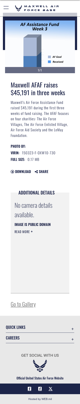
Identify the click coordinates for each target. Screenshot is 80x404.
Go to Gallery (23, 304)
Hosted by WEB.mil (40, 399)
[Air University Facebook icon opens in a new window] (40, 389)
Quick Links (15, 327)
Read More (23, 231)
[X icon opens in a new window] (50, 389)
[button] (6, 8)
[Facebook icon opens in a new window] (29, 389)
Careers (13, 338)
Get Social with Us (40, 355)
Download (22, 171)
